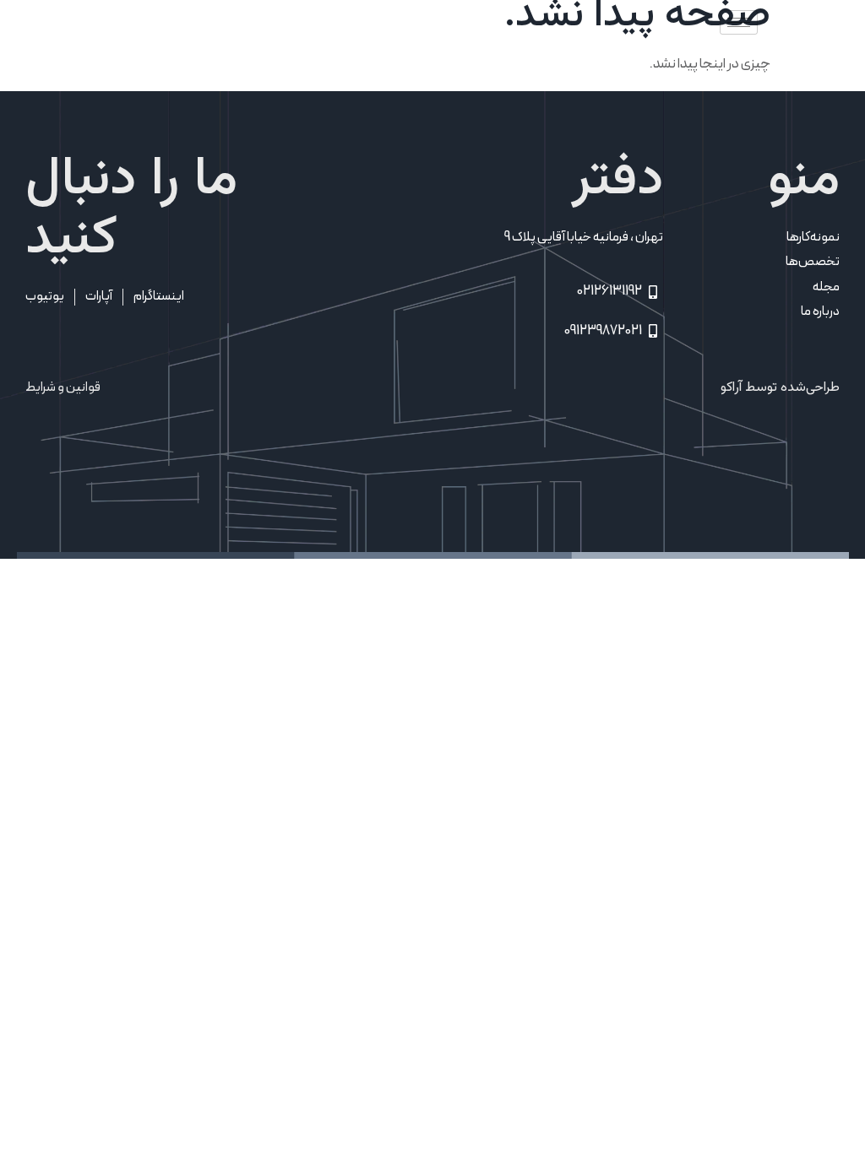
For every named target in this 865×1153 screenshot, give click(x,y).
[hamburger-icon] (739, 22)
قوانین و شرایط (63, 387)
